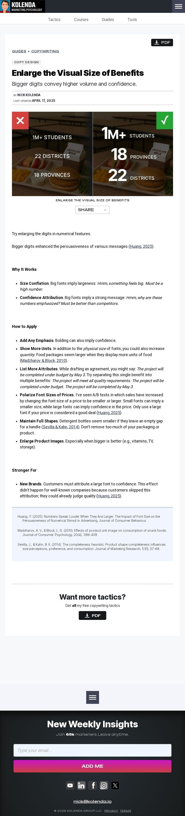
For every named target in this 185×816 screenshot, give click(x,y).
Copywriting (45, 51)
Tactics (54, 19)
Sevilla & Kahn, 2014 (60, 427)
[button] (178, 6)
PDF (165, 42)
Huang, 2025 (141, 246)
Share (86, 209)
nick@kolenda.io (93, 801)
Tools (132, 19)
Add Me (92, 766)
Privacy (111, 810)
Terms (125, 810)
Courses (81, 19)
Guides (108, 19)
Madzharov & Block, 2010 (43, 360)
